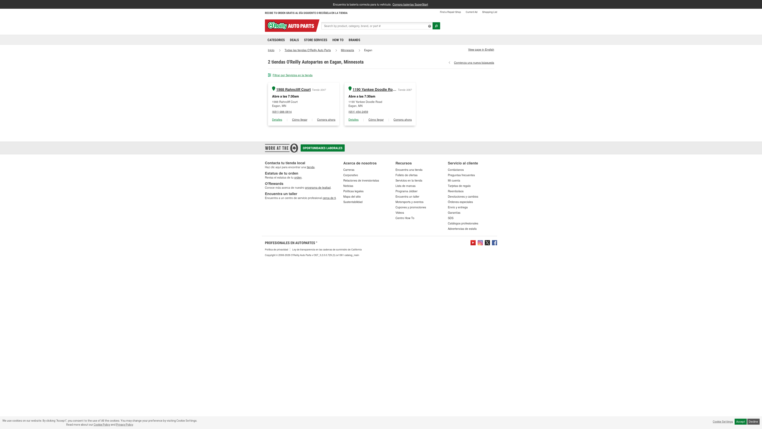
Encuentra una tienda (408, 170)
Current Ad (471, 12)
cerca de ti (329, 198)
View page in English (481, 49)
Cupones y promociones (410, 207)
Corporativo (350, 175)
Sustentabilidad (353, 202)
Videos (399, 212)
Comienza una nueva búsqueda (474, 63)
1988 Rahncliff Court (293, 89)
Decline (753, 421)
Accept (740, 421)
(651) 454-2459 (358, 112)
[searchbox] (377, 25)
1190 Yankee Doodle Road (375, 89)
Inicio (271, 50)
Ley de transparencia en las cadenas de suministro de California (327, 249)
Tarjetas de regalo (459, 186)
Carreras (348, 170)
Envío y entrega (458, 207)
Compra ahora (326, 120)
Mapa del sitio (352, 196)
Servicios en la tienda (408, 180)
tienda (311, 167)
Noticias (348, 186)
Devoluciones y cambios (463, 196)
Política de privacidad (276, 249)
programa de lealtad (318, 187)
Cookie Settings (723, 421)
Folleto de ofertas (406, 175)
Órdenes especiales (460, 202)
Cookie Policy (102, 424)
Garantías (454, 212)
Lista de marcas (405, 186)
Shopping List (489, 12)
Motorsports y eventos (409, 202)
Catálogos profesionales (463, 223)
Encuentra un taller (407, 196)
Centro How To (404, 218)
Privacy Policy (124, 424)
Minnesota (347, 50)
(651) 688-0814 (282, 112)
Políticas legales (353, 191)
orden (298, 177)
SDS (450, 218)
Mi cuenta (454, 180)
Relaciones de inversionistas (361, 180)
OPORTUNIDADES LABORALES (323, 148)
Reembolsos (456, 191)
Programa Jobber (406, 191)
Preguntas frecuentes (461, 175)
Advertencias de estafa (462, 229)
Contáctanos (456, 170)
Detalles (277, 120)
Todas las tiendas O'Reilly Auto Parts (308, 50)
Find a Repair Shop (450, 12)
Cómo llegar (299, 120)
